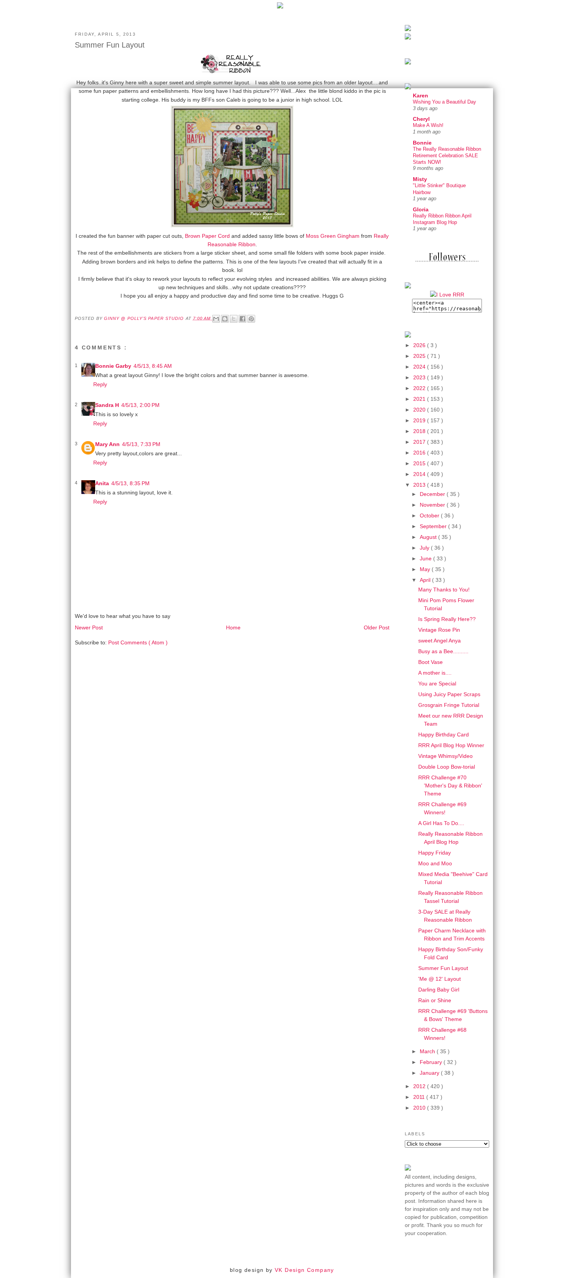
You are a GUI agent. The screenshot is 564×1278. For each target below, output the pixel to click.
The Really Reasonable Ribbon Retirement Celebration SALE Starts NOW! (447, 155)
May (426, 569)
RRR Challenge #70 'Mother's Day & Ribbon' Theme (450, 785)
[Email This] (216, 319)
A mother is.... (435, 673)
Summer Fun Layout (443, 968)
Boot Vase (430, 662)
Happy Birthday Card (443, 734)
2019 (420, 420)
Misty (420, 179)
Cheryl (421, 119)
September (434, 526)
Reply (100, 384)
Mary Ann (107, 444)
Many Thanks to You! (444, 589)
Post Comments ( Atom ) (138, 642)
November (433, 505)
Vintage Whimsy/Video (445, 756)
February (432, 1062)
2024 (420, 367)
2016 (420, 453)
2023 (420, 377)
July (425, 548)
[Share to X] (233, 319)
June (426, 558)
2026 (420, 345)
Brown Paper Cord (207, 236)
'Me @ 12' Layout (439, 979)
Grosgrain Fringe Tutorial (448, 705)
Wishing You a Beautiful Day (444, 102)
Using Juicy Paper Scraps (449, 694)
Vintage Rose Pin (439, 630)
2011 (419, 1097)
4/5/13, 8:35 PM (130, 483)
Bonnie (422, 143)
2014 (420, 474)
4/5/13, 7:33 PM (141, 444)
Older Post (376, 627)
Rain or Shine (434, 1000)
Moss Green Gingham (333, 236)
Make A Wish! (428, 125)
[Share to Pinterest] (251, 319)
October (430, 515)
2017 (420, 442)
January (430, 1073)
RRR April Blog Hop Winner (451, 745)
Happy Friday (434, 853)
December (433, 494)
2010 (420, 1108)
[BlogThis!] (225, 319)
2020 (420, 410)
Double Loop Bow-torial (446, 767)
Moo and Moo (435, 863)
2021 (420, 399)
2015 (420, 463)
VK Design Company (304, 1270)
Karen (420, 95)
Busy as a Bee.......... (443, 651)
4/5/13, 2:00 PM (140, 405)
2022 (420, 388)
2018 (420, 431)
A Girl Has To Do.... (441, 823)
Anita (102, 483)
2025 (420, 356)
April (426, 580)
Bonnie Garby (113, 366)
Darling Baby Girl (438, 989)
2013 (420, 485)
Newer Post (89, 627)
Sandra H (107, 405)
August (429, 537)
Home (233, 627)
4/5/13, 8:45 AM (153, 366)
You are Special (437, 683)
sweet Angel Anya (439, 640)
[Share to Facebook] (242, 319)
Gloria (421, 209)
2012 (420, 1086)
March (428, 1051)
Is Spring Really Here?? (447, 619)
